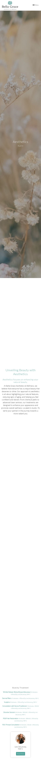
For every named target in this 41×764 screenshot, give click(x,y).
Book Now (20, 754)
